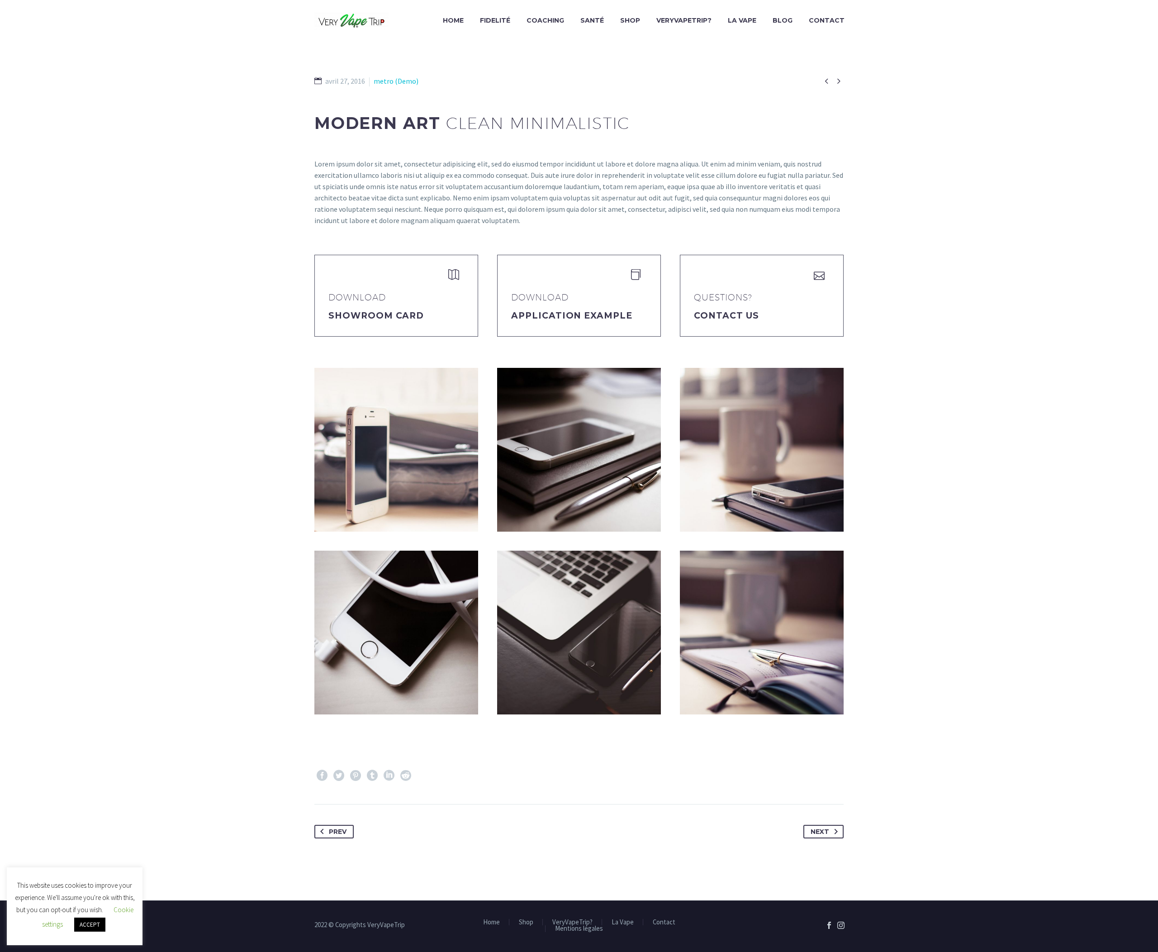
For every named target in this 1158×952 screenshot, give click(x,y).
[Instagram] (841, 925)
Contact (827, 20)
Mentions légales (579, 928)
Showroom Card (376, 315)
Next (820, 832)
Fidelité (495, 20)
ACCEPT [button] (90, 924)
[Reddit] (405, 775)
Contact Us (726, 315)
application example (571, 315)
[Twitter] (338, 775)
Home (453, 20)
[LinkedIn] (389, 775)
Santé (592, 20)
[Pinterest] (355, 775)
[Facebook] (322, 775)
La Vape (742, 20)
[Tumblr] (372, 775)
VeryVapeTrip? (684, 20)
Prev (337, 832)
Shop (630, 20)
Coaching (545, 20)
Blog (783, 20)
